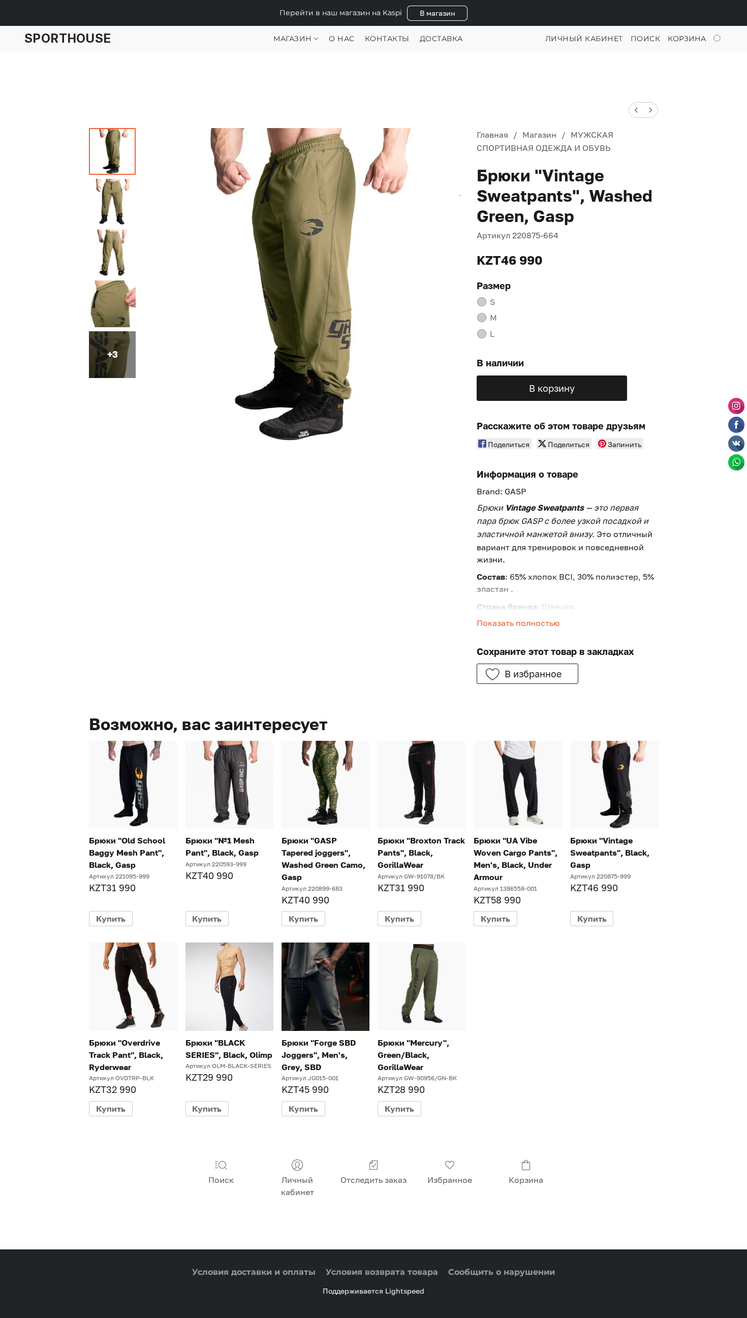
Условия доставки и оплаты (254, 1272)
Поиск (221, 1180)
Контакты (387, 38)
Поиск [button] (646, 38)
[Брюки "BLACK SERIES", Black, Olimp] (229, 986)
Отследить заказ (373, 1180)
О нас (342, 38)
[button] (437, 13)
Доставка (441, 38)
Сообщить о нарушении (501, 1272)
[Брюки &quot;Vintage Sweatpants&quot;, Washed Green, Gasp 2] (112, 253)
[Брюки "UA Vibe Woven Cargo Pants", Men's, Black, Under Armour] (518, 785)
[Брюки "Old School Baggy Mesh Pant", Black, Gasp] (133, 785)
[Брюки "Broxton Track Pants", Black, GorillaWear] (421, 785)
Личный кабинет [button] (584, 38)
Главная (492, 135)
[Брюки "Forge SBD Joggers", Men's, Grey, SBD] (325, 986)
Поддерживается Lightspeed (373, 1290)
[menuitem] (636, 110)
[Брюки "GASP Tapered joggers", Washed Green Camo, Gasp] (325, 785)
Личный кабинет (297, 1186)
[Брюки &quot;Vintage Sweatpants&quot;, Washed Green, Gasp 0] (112, 151)
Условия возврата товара (382, 1272)
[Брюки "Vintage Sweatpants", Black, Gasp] (614, 785)
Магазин (293, 38)
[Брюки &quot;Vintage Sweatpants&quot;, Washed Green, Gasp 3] (112, 303)
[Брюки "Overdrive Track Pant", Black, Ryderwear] (133, 986)
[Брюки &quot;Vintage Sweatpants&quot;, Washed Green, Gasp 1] (112, 202)
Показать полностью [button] (518, 623)
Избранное (449, 1180)
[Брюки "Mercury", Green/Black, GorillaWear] (421, 986)
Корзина (526, 1180)
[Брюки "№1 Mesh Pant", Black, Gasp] (229, 785)
